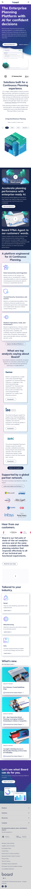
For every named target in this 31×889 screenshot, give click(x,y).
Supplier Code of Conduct (8, 846)
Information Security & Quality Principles (12, 866)
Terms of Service (6, 861)
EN (4, 878)
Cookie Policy (5, 851)
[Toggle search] (2, 2)
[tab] (13, 532)
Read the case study (10, 563)
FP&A (12, 127)
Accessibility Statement (8, 869)
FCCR (18, 127)
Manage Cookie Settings (8, 843)
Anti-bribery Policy (6, 848)
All (6, 127)
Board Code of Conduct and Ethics (10, 853)
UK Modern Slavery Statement (9, 863)
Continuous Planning (11, 102)
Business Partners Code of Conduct (11, 856)
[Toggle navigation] (28, 2)
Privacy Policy (5, 858)
